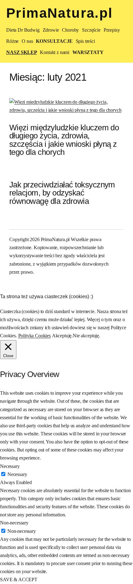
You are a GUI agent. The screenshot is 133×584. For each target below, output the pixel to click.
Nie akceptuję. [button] (86, 336)
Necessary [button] (10, 466)
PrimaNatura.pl (59, 12)
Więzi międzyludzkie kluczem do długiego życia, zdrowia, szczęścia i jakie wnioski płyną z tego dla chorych (64, 140)
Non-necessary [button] (14, 523)
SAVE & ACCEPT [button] (18, 579)
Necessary (17, 474)
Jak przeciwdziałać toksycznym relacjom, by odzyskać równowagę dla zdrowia (62, 193)
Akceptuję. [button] (62, 336)
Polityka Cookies (34, 336)
